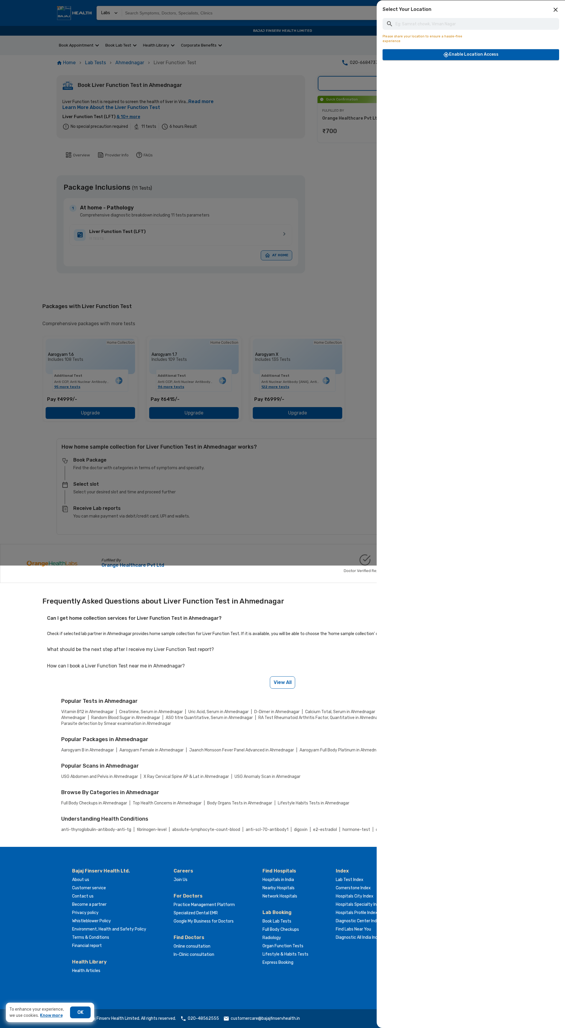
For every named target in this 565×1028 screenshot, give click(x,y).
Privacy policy (85, 912)
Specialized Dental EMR (196, 912)
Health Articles (86, 970)
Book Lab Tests (276, 921)
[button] (555, 9)
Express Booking (277, 962)
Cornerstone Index (353, 887)
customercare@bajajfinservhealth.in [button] (265, 1018)
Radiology (271, 937)
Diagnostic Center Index (358, 920)
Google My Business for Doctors (204, 921)
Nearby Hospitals (278, 887)
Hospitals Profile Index (357, 912)
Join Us (180, 879)
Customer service (89, 887)
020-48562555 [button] (203, 1018)
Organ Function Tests (282, 945)
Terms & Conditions (90, 937)
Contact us (83, 896)
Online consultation (192, 946)
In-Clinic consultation (194, 954)
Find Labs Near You (353, 929)
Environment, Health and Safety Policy (109, 929)
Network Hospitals (279, 896)
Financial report (87, 945)
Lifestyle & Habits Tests (285, 954)
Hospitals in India (278, 879)
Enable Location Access (473, 54)
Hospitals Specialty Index (360, 904)
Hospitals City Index (354, 896)
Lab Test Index (349, 879)
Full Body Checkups (280, 929)
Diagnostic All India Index (359, 937)
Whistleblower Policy (91, 920)
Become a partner (89, 904)
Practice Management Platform (204, 904)
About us (80, 879)
